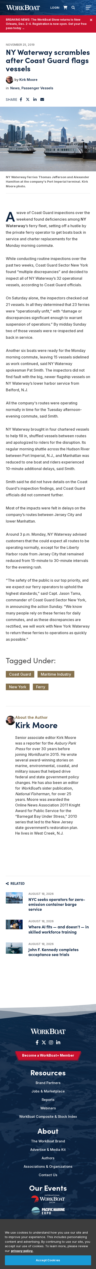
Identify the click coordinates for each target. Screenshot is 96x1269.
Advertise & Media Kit (48, 1150)
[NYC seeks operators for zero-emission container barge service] (14, 898)
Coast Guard (20, 674)
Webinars (48, 1108)
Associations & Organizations (48, 1166)
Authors (48, 1158)
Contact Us (48, 1175)
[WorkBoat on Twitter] (43, 1042)
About (48, 1130)
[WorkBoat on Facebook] (37, 1042)
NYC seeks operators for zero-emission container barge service (56, 904)
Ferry (40, 687)
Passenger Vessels (37, 88)
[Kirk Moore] (9, 80)
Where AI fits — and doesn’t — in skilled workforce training (58, 929)
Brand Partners (48, 1083)
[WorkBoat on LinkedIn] (57, 1042)
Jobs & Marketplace (48, 1091)
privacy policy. (22, 1251)
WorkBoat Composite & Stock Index (48, 1116)
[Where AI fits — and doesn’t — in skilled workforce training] (14, 924)
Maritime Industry (56, 674)
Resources (48, 1072)
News (15, 88)
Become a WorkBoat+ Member (48, 1055)
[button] (21, 99)
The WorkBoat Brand (48, 1141)
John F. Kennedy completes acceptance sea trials (53, 951)
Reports (48, 1100)
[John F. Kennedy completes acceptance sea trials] (14, 948)
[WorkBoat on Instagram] (51, 1042)
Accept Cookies (48, 1260)
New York (17, 687)
